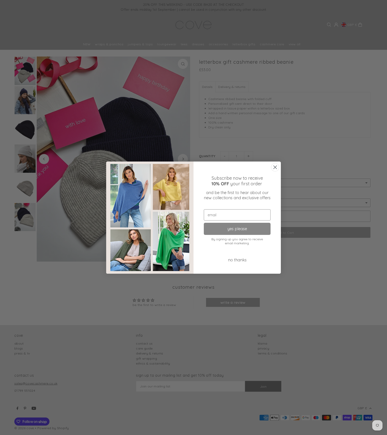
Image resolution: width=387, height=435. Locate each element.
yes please (237, 228)
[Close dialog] (275, 167)
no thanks (237, 259)
